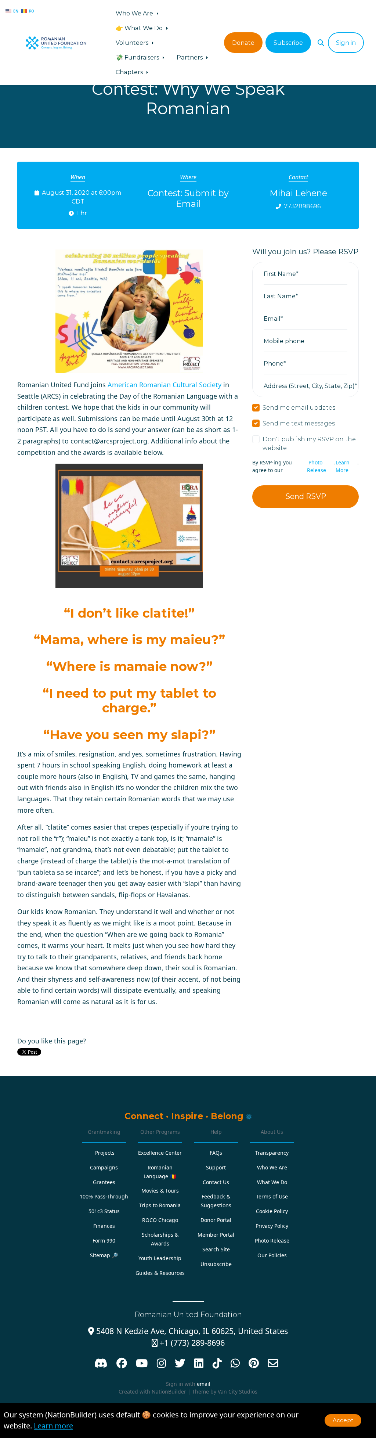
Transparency (272, 1152)
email (203, 1383)
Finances (104, 1225)
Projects (105, 1152)
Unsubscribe (216, 1264)
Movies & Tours (160, 1190)
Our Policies (272, 1255)
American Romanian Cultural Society (164, 384)
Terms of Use (272, 1196)
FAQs (216, 1152)
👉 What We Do (140, 28)
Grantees (104, 1182)
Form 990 (104, 1240)
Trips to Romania (160, 1205)
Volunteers (133, 42)
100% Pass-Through (104, 1196)
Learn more (53, 1426)
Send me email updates (299, 407)
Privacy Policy (272, 1225)
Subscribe (288, 42)
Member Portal (216, 1234)
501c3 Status (104, 1211)
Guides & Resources (160, 1272)
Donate (243, 42)
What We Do (272, 1182)
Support (216, 1167)
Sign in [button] (346, 42)
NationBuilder (169, 1391)
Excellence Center (160, 1152)
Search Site (216, 1249)
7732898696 (302, 206)
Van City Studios (237, 1391)
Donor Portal (215, 1219)
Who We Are (135, 13)
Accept (343, 1420)
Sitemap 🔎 (104, 1255)
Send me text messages (299, 423)
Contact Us (216, 1182)
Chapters (130, 72)
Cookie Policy (272, 1211)
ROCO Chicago (160, 1219)
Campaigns (104, 1167)
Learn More (343, 466)
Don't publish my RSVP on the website (309, 443)
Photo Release (316, 466)
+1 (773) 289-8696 (188, 1342)
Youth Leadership (159, 1258)
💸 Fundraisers (138, 57)
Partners (190, 57)
